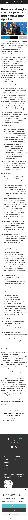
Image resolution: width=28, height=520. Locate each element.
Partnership (6, 462)
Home (2, 6)
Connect (17, 456)
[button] (25, 489)
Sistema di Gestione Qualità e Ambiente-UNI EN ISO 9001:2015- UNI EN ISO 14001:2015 (15, 476)
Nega (14, 510)
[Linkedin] (12, 447)
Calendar (6, 459)
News (5, 456)
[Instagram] (16, 447)
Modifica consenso (14, 514)
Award (17, 453)
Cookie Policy (8, 518)
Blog (5, 453)
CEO (6, 6)
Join (5, 471)
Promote (17, 459)
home (6, 404)
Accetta (14, 506)
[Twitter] (14, 447)
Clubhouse (6, 465)
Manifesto (6, 468)
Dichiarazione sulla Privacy (17, 518)
